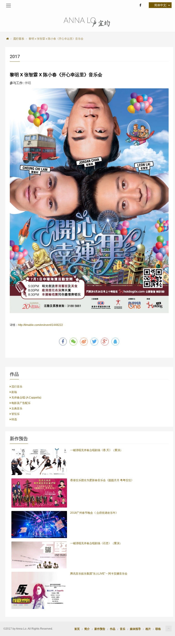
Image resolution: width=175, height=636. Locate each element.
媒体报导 (135, 629)
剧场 (14, 392)
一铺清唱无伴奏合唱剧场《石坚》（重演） (96, 543)
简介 (87, 629)
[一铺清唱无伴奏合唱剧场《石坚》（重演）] (39, 555)
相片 (148, 629)
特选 (14, 419)
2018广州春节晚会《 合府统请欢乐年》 (94, 512)
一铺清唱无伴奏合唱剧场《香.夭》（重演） (96, 450)
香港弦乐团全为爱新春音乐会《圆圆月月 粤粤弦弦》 (102, 480)
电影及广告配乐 (21, 403)
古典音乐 (16, 408)
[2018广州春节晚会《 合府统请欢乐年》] (39, 524)
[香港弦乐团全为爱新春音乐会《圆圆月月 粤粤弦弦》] (39, 493)
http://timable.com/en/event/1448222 (40, 325)
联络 (158, 629)
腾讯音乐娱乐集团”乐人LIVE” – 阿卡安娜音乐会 (98, 573)
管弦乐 (15, 414)
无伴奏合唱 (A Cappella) (26, 397)
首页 (77, 629)
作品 (112, 629)
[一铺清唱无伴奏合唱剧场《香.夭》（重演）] (39, 461)
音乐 (122, 629)
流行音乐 (16, 386)
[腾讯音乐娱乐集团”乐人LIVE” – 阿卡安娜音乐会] (39, 590)
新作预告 (99, 629)
